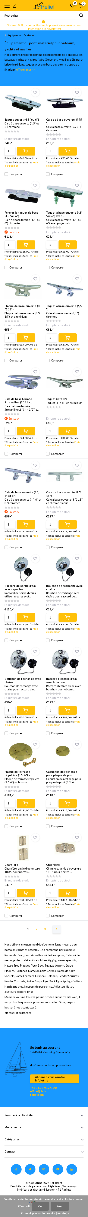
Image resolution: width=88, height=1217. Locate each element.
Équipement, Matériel (21, 35)
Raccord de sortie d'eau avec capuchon (20, 587)
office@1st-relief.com (38, 1093)
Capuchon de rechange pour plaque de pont (61, 773)
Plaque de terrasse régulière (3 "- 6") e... (18, 773)
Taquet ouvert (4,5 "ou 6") (21, 119)
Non (59, 1206)
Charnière (11, 864)
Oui (40, 1206)
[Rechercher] (81, 15)
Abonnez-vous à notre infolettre (50, 1078)
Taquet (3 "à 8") (56, 399)
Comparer (15, 174)
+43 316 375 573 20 (43, 1088)
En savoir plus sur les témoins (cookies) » (45, 1213)
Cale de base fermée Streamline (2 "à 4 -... (18, 400)
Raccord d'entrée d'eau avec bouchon (62, 680)
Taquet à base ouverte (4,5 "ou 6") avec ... (64, 214)
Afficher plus (24, 69)
